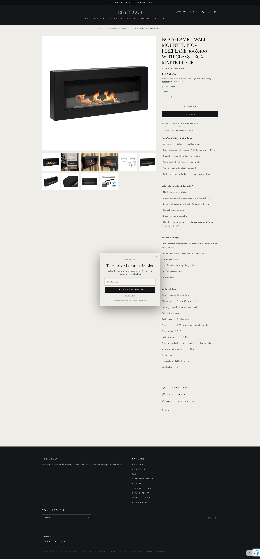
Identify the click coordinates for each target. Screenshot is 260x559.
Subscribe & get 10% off (129, 289)
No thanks (130, 295)
